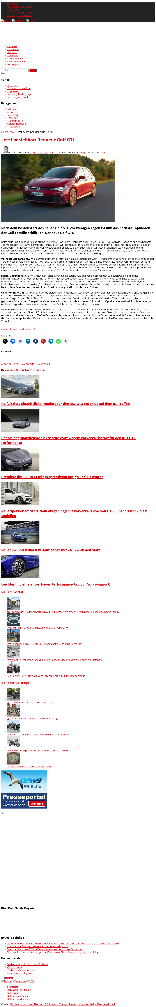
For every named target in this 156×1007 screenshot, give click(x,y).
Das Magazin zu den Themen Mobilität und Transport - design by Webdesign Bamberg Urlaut (62, 1004)
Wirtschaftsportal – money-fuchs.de (27, 964)
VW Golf (45, 364)
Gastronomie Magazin (19, 973)
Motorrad (12, 52)
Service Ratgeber (16, 61)
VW (12, 132)
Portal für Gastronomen (20, 970)
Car (9, 364)
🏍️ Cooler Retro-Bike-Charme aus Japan (30, 702)
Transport (12, 55)
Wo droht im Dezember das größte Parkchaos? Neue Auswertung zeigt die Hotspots (55, 659)
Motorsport (13, 64)
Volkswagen (28, 364)
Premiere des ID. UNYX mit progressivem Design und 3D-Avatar (52, 476)
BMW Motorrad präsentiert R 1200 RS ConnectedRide (37, 750)
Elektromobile (15, 58)
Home (4, 132)
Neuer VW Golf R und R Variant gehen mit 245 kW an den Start (50, 550)
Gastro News (14, 967)
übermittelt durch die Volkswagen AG (18, 329)
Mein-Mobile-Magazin (41, 152)
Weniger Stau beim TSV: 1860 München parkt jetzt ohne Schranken (44, 643)
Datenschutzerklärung (19, 6)
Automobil (13, 49)
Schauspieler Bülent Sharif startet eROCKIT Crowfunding (39, 734)
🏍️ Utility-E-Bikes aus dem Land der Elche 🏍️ (32, 718)
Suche (32, 70)
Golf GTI (16, 364)
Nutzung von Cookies (19, 15)
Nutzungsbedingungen (20, 12)
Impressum (13, 9)
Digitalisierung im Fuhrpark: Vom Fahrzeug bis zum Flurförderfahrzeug (46, 675)
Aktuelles (12, 46)
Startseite (12, 3)
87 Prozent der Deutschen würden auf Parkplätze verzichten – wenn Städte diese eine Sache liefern (63, 612)
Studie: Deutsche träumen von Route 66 (29, 766)
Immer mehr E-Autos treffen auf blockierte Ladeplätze (37, 627)
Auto (4, 364)
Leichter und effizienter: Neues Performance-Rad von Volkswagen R (55, 584)
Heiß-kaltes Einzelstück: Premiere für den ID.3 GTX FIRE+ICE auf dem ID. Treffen (65, 403)
